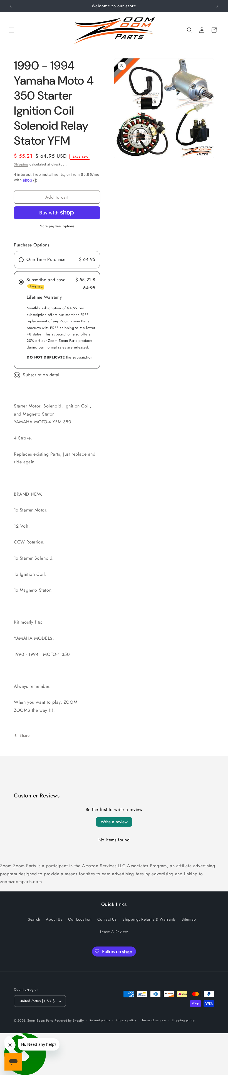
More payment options (57, 226)
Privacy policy (126, 1020)
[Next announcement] (217, 6)
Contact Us (107, 919)
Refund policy (100, 1020)
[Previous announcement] (11, 6)
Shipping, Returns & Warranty (149, 919)
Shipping (21, 164)
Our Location (79, 919)
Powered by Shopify (69, 1020)
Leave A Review (114, 932)
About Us (54, 919)
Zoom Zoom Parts (40, 1020)
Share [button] (24, 735)
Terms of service (154, 1020)
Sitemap (189, 919)
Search (34, 919)
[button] (12, 30)
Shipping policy (183, 1020)
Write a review (114, 822)
